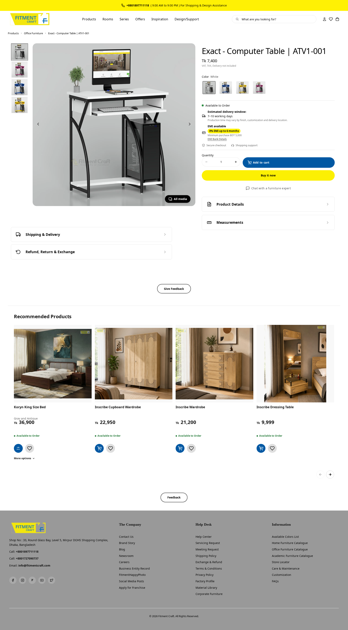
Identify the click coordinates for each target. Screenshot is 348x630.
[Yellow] (242, 87)
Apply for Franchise (132, 588)
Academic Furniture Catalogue (292, 556)
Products (13, 33)
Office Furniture (33, 33)
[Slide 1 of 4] (19, 52)
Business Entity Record (134, 568)
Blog (122, 549)
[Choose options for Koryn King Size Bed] (18, 448)
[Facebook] (13, 580)
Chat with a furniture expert (271, 188)
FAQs (275, 581)
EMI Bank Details (217, 139)
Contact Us (126, 537)
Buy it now (268, 175)
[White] (209, 87)
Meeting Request (207, 549)
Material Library (206, 588)
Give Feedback (174, 289)
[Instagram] (22, 580)
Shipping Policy (206, 556)
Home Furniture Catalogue (290, 543)
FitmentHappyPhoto (132, 575)
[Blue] (225, 87)
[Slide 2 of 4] (19, 69)
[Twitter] (51, 580)
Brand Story (127, 543)
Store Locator (281, 562)
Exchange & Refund (209, 562)
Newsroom (126, 556)
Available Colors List (285, 537)
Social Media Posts (131, 581)
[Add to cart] (99, 448)
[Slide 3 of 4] (19, 87)
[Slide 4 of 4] (19, 105)
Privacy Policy (204, 575)
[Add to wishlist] (29, 448)
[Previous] (320, 474)
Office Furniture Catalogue (290, 549)
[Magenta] (259, 87)
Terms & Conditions (209, 568)
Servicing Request (208, 543)
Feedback (174, 497)
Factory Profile (205, 581)
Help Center (204, 537)
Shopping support (247, 145)
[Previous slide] (37, 124)
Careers (124, 562)
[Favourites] (331, 19)
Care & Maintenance (285, 568)
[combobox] (277, 19)
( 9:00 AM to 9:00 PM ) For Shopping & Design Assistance (189, 5)
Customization (281, 575)
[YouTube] (42, 580)
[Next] (330, 474)
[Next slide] (190, 124)
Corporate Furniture (209, 594)
